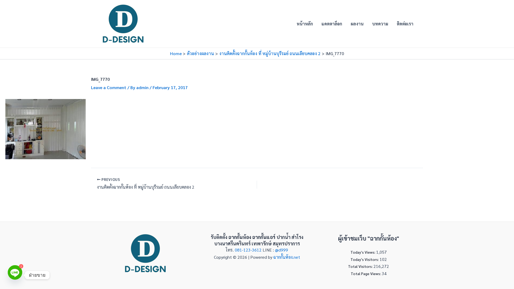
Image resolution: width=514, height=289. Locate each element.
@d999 (281, 250)
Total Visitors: (360, 266)
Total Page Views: (366, 273)
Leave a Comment (108, 87)
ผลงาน (357, 23)
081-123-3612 (249, 250)
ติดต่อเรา (405, 23)
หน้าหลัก (305, 23)
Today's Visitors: (365, 259)
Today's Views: (363, 252)
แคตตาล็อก (332, 23)
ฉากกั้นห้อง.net (286, 257)
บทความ (380, 23)
